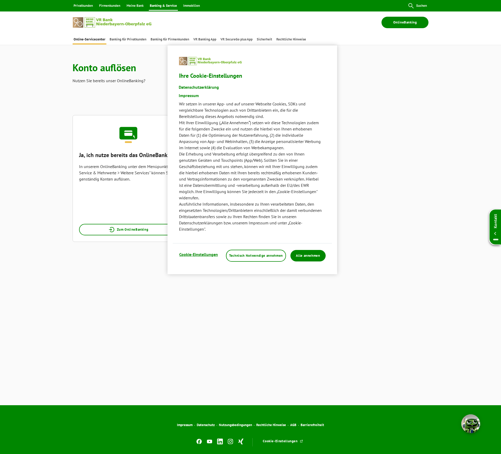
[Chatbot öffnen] (470, 423)
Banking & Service (163, 5)
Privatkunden (83, 5)
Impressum (185, 425)
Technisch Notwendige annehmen (256, 255)
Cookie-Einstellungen (198, 254)
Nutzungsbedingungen (235, 425)
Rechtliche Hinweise (271, 425)
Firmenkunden (109, 5)
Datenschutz (206, 425)
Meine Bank (135, 5)
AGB (293, 425)
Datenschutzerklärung (199, 87)
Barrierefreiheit (312, 425)
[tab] (89, 39)
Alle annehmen (308, 255)
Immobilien (191, 5)
